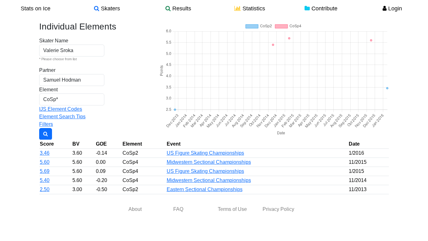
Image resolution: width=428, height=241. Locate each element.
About (135, 209)
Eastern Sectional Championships (205, 189)
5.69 (45, 171)
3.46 (45, 153)
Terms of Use (232, 209)
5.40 (45, 180)
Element (48, 89)
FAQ (178, 209)
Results (181, 8)
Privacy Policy (278, 209)
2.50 (45, 189)
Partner (47, 70)
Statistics (253, 8)
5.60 (45, 162)
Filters (46, 124)
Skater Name (53, 40)
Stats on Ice (35, 8)
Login (394, 8)
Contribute (323, 8)
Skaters (109, 8)
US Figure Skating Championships (205, 153)
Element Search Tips (62, 116)
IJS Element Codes (60, 109)
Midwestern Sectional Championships (209, 162)
